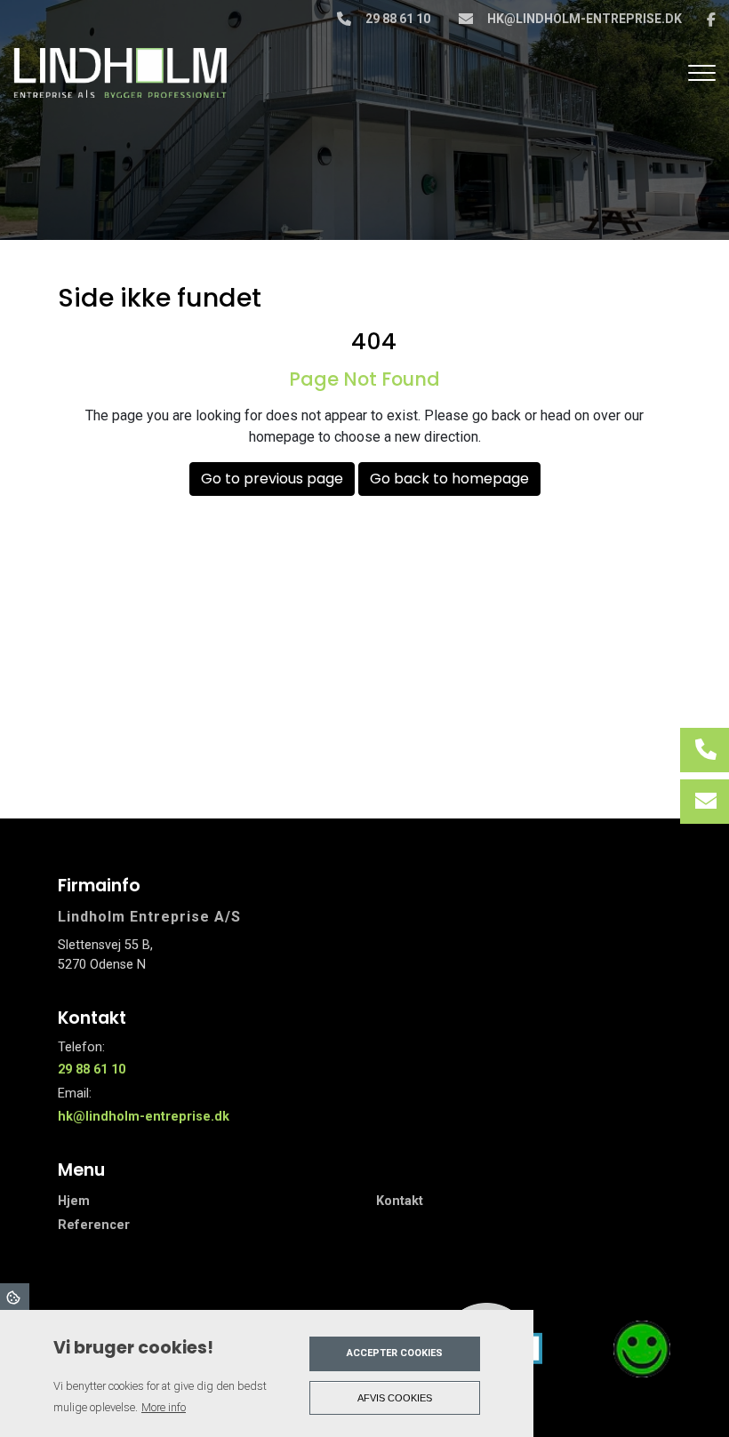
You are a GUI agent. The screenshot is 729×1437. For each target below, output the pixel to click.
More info (163, 1407)
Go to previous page (272, 478)
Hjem (74, 1201)
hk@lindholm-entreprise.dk (584, 19)
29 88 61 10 (397, 19)
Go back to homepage (449, 478)
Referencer (94, 1225)
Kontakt (399, 1201)
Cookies (14, 1296)
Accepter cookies (395, 1353)
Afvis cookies (394, 1398)
